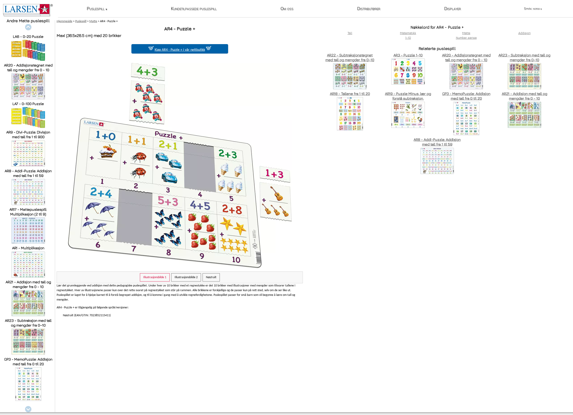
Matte (466, 33)
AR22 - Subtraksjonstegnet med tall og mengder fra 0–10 (349, 57)
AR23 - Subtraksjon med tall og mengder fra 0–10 (28, 322)
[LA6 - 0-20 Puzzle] (28, 59)
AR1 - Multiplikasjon (28, 248)
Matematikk (408, 33)
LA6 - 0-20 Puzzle (28, 36)
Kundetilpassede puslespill (194, 8)
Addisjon (524, 33)
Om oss (286, 8)
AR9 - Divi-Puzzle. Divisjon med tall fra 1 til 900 (28, 134)
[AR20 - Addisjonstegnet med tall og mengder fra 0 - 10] (28, 98)
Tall (350, 33)
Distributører (368, 8)
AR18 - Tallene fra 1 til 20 (350, 93)
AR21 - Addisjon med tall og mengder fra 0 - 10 (28, 284)
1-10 (408, 37)
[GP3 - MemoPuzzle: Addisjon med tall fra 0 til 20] (28, 400)
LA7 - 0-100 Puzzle (28, 103)
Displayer (452, 8)
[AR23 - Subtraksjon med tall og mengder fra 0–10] (28, 353)
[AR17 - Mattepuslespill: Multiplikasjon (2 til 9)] (28, 242)
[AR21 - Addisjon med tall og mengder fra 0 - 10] (28, 315)
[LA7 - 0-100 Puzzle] (28, 127)
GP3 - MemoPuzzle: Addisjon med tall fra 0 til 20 (28, 361)
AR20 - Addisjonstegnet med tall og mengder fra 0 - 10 (28, 67)
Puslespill (97, 8)
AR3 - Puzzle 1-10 (408, 55)
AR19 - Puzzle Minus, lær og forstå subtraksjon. (408, 96)
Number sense (466, 37)
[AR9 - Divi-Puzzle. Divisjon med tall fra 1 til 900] (28, 165)
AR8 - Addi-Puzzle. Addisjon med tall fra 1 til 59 (28, 173)
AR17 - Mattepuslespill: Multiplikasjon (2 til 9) (28, 211)
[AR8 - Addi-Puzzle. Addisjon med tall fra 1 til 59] (28, 204)
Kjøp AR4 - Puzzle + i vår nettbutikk (180, 50)
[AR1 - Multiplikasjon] (28, 276)
